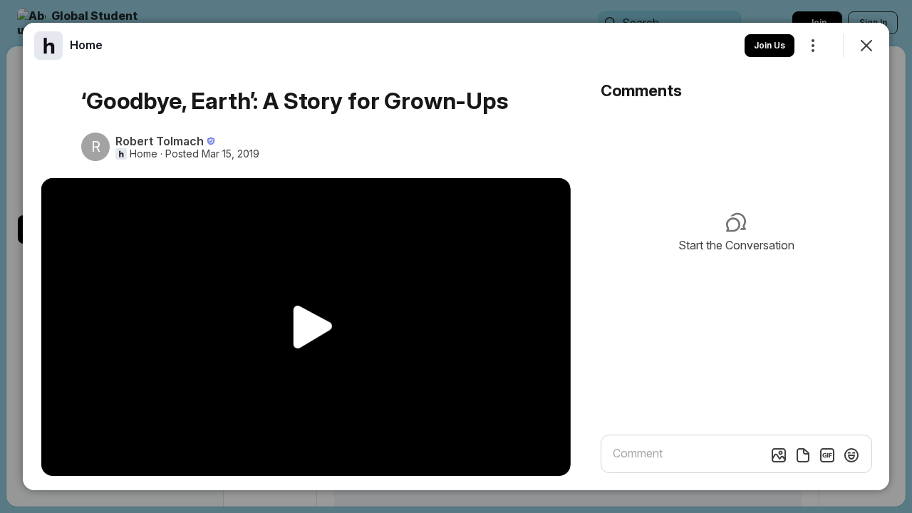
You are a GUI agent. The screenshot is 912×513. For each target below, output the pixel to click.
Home (143, 154)
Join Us (769, 45)
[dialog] (456, 256)
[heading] (86, 45)
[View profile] (48, 45)
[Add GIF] (827, 455)
